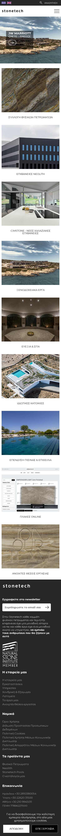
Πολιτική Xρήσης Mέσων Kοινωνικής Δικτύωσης (26, 739)
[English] (9, 3)
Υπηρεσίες (9, 688)
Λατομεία (8, 696)
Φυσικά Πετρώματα (15, 764)
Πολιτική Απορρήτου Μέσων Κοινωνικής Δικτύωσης (29, 747)
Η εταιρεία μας (12, 680)
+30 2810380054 (25, 793)
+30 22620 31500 (22, 797)
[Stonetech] (12, 11)
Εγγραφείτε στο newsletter (21, 599)
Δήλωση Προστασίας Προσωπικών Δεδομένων (25, 727)
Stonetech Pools (13, 772)
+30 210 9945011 (22, 801)
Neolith (7, 768)
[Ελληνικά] (4, 3)
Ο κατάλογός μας (13, 776)
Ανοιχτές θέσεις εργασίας (19, 704)
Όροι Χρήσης (10, 721)
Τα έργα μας (10, 700)
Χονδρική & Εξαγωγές (16, 692)
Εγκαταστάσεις (12, 684)
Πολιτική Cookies (13, 733)
